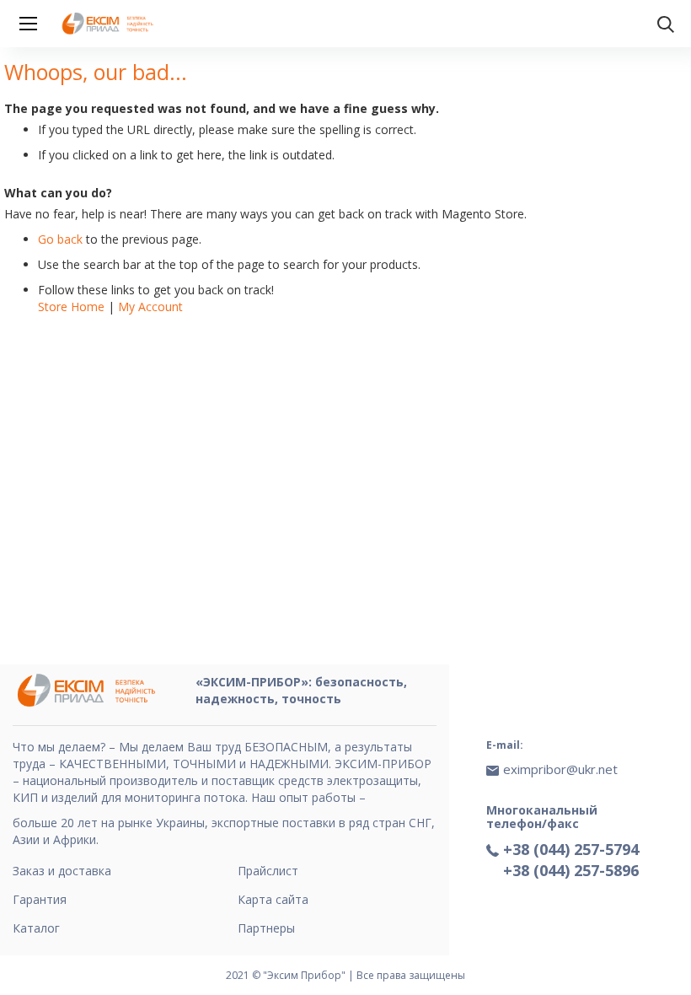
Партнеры (266, 928)
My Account (150, 306)
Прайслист (268, 871)
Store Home (71, 306)
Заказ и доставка (62, 871)
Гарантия (40, 899)
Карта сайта (273, 899)
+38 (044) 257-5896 (571, 870)
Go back (60, 239)
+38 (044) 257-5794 (571, 849)
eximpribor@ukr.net (560, 769)
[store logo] (109, 23)
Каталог (36, 928)
